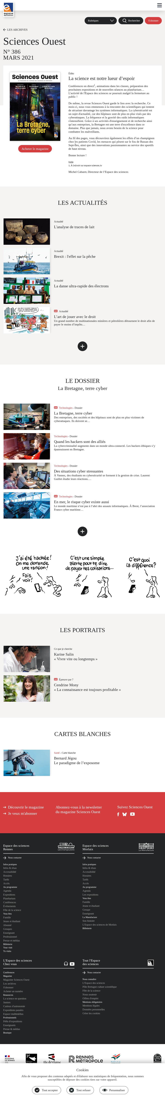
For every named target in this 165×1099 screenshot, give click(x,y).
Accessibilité (9, 871)
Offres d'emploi (90, 998)
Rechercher (134, 20)
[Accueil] (8, 9)
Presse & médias (11, 1029)
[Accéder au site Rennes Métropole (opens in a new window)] (85, 1059)
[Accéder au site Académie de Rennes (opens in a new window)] (11, 1060)
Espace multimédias (13, 1014)
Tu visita (7, 951)
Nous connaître (89, 979)
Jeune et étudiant (11, 921)
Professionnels (9, 1017)
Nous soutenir (89, 994)
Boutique (7, 1032)
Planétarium (9, 898)
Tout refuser (83, 1090)
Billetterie (7, 944)
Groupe (86, 909)
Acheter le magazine (35, 148)
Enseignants (9, 1025)
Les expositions (90, 894)
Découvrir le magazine (26, 807)
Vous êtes (7, 913)
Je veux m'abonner (22, 813)
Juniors (6, 1002)
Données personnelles (93, 1009)
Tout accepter (50, 1090)
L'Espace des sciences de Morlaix (99, 924)
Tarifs (6, 879)
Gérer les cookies (91, 1013)
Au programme (10, 887)
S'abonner (153, 20)
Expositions (9, 894)
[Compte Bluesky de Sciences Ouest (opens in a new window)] (124, 814)
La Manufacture (89, 917)
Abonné (7, 925)
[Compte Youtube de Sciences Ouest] (132, 814)
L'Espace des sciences (93, 983)
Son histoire (88, 920)
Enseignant (9, 932)
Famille (7, 917)
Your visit (7, 947)
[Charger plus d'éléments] (82, 346)
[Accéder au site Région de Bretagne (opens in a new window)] (31, 1059)
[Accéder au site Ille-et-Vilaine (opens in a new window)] (52, 1059)
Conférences (9, 902)
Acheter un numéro (13, 991)
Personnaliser (117, 1090)
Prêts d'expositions (12, 1021)
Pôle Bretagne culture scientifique (99, 986)
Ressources (8, 995)
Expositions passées (13, 1010)
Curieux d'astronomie (14, 1006)
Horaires (7, 875)
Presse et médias (11, 940)
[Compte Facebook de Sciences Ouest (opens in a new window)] (118, 814)
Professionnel (10, 936)
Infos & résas (10, 868)
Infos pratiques (10, 864)
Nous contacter (15, 857)
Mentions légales (91, 1005)
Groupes (7, 929)
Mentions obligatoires (92, 1002)
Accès (6, 883)
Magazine (7, 976)
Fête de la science (12, 910)
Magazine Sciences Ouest (16, 979)
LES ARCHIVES (17, 29)
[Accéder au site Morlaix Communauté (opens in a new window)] (116, 1059)
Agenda (7, 890)
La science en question (14, 998)
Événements (9, 906)
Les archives (9, 983)
